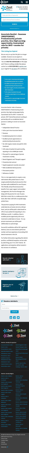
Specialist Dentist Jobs (6, 351)
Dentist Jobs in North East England (6, 409)
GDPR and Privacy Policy (6, 436)
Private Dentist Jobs (6, 349)
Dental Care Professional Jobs (22, 354)
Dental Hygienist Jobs (21, 345)
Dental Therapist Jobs (21, 347)
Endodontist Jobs (5, 362)
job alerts (14, 69)
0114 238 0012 (24, 9)
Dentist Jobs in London (6, 390)
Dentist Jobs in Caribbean (19, 421)
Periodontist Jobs (5, 355)
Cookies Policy (4, 440)
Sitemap (3, 442)
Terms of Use (4, 438)
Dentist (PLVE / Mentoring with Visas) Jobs (21, 359)
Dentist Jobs (4, 347)
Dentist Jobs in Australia (5, 421)
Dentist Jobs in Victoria (21, 402)
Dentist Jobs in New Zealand (20, 409)
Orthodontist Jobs (5, 353)
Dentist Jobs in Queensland (19, 377)
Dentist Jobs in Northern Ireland (7, 417)
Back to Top (14, 296)
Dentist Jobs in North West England (6, 387)
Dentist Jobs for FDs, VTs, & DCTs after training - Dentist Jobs (21, 365)
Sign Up (14, 312)
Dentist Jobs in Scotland (5, 379)
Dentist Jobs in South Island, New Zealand (21, 413)
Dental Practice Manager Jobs (22, 350)
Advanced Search (14, 28)
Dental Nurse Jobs (5, 366)
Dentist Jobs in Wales (6, 376)
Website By (4, 447)
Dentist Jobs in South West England (6, 413)
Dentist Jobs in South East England (6, 383)
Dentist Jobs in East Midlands (6, 405)
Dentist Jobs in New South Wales (6, 425)
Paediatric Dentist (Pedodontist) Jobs (6, 358)
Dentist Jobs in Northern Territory (22, 381)
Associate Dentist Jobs (6, 345)
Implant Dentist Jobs (6, 364)
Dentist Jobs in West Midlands (6, 401)
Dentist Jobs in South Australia (21, 395)
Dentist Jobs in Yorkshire (5, 397)
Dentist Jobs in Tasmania (19, 390)
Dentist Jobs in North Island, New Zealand (21, 417)
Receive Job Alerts (23, 7)
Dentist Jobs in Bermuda (19, 425)
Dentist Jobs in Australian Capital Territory (20, 386)
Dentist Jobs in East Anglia (6, 393)
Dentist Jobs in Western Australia (21, 399)
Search (14, 24)
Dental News (4, 444)
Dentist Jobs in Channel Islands (21, 405)
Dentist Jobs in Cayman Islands (21, 429)
